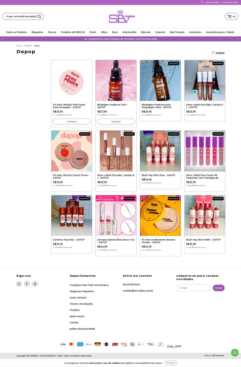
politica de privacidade (82, 328)
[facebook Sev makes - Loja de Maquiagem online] (26, 283)
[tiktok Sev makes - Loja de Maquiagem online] (34, 283)
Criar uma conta (231, 2)
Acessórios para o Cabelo (220, 32)
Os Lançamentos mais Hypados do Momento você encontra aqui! (120, 38)
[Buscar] (39, 16)
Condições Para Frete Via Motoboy (89, 285)
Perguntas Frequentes (82, 291)
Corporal (160, 32)
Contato (74, 322)
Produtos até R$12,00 (73, 32)
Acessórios (195, 32)
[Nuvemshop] (214, 356)
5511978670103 (131, 284)
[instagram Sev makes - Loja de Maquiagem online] (18, 283)
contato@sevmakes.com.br (138, 290)
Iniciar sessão (212, 2)
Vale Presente (177, 32)
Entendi (171, 363)
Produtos (75, 310)
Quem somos (77, 316)
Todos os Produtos (16, 32)
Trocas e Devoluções (81, 303)
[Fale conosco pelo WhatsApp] (235, 352)
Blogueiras (37, 32)
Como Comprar (78, 297)
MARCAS (27, 46)
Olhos (104, 32)
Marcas (52, 32)
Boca (115, 32)
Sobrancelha (129, 32)
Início (18, 46)
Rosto (93, 32)
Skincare (146, 32)
